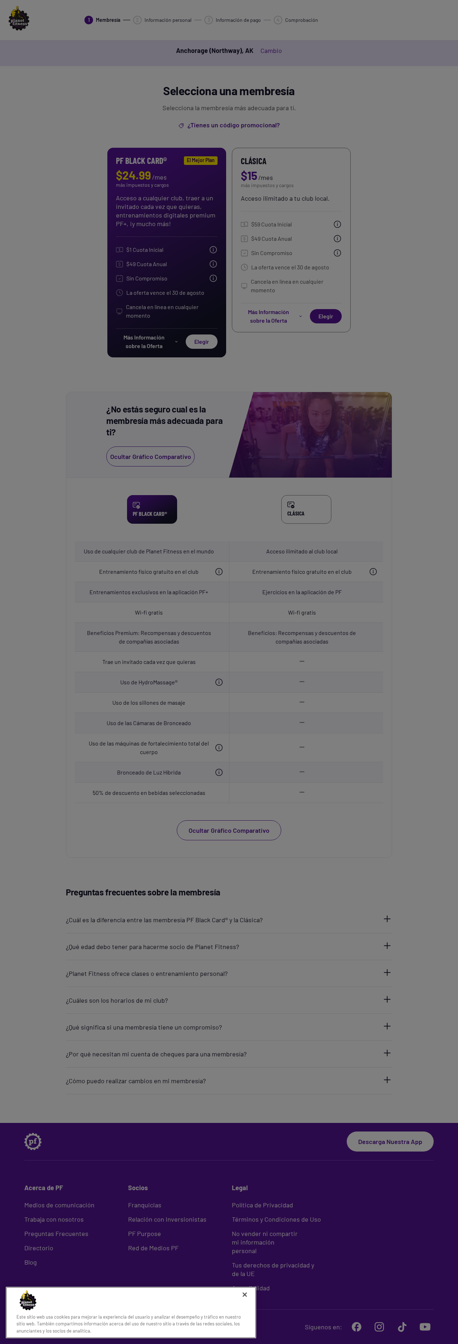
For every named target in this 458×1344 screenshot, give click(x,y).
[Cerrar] (245, 1295)
